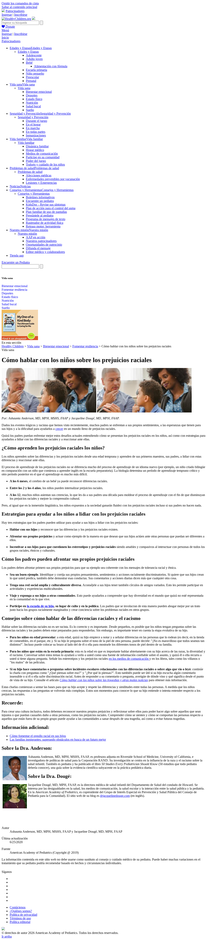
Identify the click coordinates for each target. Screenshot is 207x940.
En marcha (33, 128)
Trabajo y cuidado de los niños (45, 164)
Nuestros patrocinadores (41, 241)
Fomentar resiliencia (14, 289)
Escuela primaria (36, 70)
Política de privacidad (23, 914)
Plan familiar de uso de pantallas (46, 212)
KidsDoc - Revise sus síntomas (45, 204)
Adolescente (34, 55)
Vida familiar (26, 142)
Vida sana (24, 88)
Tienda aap (17, 255)
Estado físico (34, 99)
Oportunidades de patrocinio (44, 244)
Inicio (5, 37)
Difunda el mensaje (38, 248)
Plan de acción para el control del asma (50, 208)
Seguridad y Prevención (33, 117)
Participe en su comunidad (42, 157)
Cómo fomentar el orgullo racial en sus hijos (38, 736)
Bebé (29, 62)
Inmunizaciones (36, 135)
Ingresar (7, 14)
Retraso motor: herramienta (43, 226)
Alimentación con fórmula (50, 66)
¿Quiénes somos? (21, 911)
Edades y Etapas (28, 51)
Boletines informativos (40, 197)
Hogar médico (35, 150)
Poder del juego (36, 161)
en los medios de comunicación (129, 658)
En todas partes (35, 131)
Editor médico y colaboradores (45, 252)
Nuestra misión (27, 233)
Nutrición (32, 102)
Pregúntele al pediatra (39, 215)
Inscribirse (20, 14)
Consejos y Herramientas (34, 193)
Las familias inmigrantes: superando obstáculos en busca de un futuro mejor (58, 739)
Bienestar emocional (39, 91)
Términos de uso (20, 918)
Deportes (31, 95)
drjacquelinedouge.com (115, 795)
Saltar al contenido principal (19, 7)
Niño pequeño (35, 73)
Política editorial (20, 922)
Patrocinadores (15, 11)
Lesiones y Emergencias (41, 182)
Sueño (30, 110)
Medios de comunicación (42, 153)
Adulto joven (34, 59)
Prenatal (31, 80)
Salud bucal (33, 106)
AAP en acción (35, 237)
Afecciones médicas (38, 175)
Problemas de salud (30, 171)
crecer (59, 428)
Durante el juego (36, 121)
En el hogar (33, 124)
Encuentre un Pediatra (16, 262)
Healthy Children (13, 346)
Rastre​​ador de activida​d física (44, 222)
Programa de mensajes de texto (45, 219)
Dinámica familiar (37, 146)
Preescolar (32, 77)
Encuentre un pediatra (40, 201)
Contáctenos (17, 907)
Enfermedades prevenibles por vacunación (53, 179)
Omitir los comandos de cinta (20, 3)
